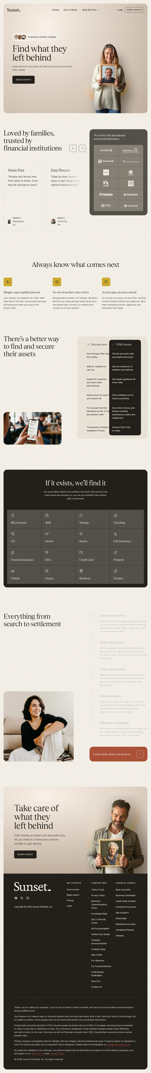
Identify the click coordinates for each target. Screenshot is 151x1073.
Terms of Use (97, 889)
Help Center (96, 954)
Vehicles (120, 935)
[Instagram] (27, 898)
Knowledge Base (99, 913)
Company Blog (98, 949)
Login (120, 9)
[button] (90, 10)
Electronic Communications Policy (99, 904)
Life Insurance (122, 912)
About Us (95, 981)
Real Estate (121, 918)
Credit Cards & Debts (126, 901)
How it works (73, 889)
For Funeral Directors (101, 966)
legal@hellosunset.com (118, 1044)
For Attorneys (97, 960)
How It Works (70, 9)
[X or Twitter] (22, 898)
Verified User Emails (100, 934)
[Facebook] (16, 898)
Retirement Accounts (126, 924)
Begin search (73, 895)
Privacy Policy (98, 895)
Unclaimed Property (125, 930)
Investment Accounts (126, 907)
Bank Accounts (123, 889)
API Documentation (100, 928)
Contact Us (96, 987)
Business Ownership (125, 895)
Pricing (55, 9)
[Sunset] (14, 9)
